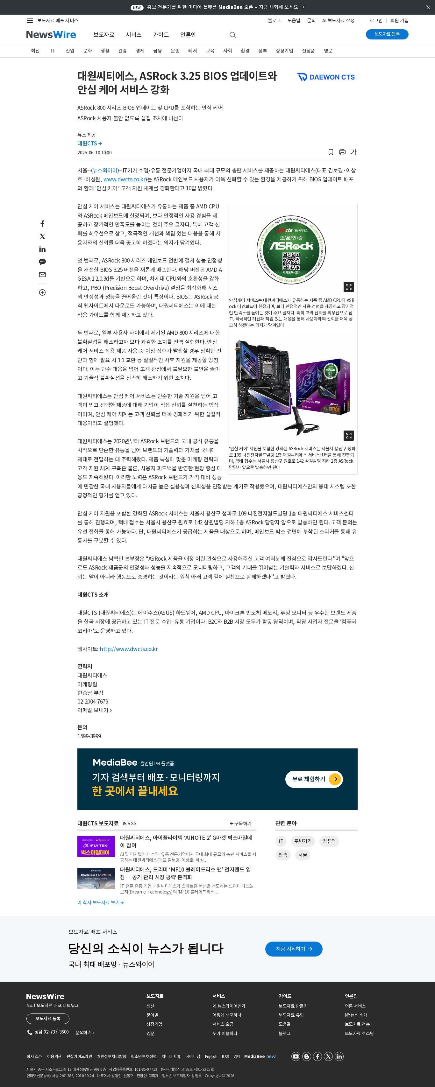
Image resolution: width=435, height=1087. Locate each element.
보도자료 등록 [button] (48, 1018)
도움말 (294, 21)
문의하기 (84, 1032)
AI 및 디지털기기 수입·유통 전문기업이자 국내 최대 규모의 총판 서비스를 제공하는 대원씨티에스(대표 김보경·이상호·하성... (188, 857)
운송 (175, 51)
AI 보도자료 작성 (338, 21)
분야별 (152, 1015)
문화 (87, 51)
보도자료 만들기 (293, 1006)
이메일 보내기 (94, 710)
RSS (132, 823)
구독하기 (243, 824)
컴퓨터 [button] (329, 841)
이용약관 (54, 1056)
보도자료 (103, 35)
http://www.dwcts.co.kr (129, 649)
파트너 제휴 (171, 1056)
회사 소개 (34, 1056)
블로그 (274, 21)
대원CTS (89, 143)
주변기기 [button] (302, 841)
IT (53, 51)
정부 (262, 51)
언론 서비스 (355, 1006)
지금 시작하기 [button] (290, 949)
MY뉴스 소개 (356, 1015)
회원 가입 (399, 21)
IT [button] (281, 841)
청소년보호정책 (144, 1056)
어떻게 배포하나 (226, 1015)
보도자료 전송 (357, 1024)
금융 (157, 51)
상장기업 (284, 51)
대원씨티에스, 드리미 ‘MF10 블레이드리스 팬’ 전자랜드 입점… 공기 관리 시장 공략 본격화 (185, 873)
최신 (35, 51)
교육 (210, 51)
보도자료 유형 (291, 1015)
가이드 (161, 35)
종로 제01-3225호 (200, 1069)
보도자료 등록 (387, 34)
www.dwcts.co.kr (124, 179)
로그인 (376, 21)
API (237, 1056)
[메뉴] (31, 21)
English (211, 1056)
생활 (105, 51)
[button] (331, 152)
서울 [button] (302, 855)
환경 (245, 51)
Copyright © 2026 (219, 1075)
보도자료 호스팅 (359, 1033)
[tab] (177, 996)
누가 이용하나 (225, 1033)
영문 (328, 51)
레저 (192, 51)
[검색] (233, 35)
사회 (227, 51)
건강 (122, 51)
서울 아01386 (63, 1075)
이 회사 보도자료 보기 (100, 903)
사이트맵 (193, 1056)
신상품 (308, 51)
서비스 (134, 35)
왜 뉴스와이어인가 (229, 1006)
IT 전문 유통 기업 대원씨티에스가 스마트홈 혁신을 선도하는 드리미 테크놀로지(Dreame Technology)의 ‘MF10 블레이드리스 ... (187, 889)
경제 (140, 51)
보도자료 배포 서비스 (57, 21)
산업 (70, 51)
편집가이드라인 (79, 1056)
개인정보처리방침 (111, 1056)
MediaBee (254, 1056)
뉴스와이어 (105, 170)
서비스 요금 (222, 1024)
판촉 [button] (283, 855)
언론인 (188, 35)
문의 (311, 21)
